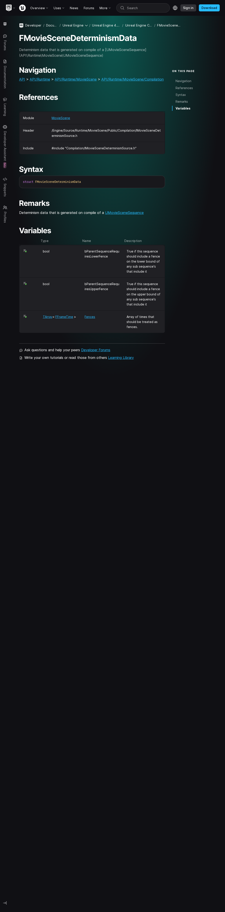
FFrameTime (64, 317)
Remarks (182, 101)
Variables (183, 108)
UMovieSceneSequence (124, 212)
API (22, 79)
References (184, 88)
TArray (48, 317)
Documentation (52, 25)
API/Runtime (40, 79)
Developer (33, 25)
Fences (90, 317)
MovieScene (61, 118)
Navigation (183, 81)
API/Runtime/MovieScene (76, 79)
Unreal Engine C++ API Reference (138, 25)
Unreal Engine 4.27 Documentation (106, 25)
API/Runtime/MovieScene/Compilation (132, 79)
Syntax (181, 95)
